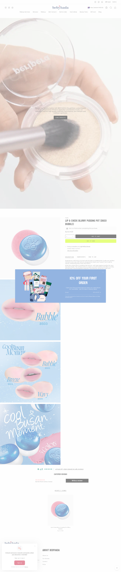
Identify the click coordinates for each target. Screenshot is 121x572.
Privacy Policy (92, 296)
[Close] (103, 272)
